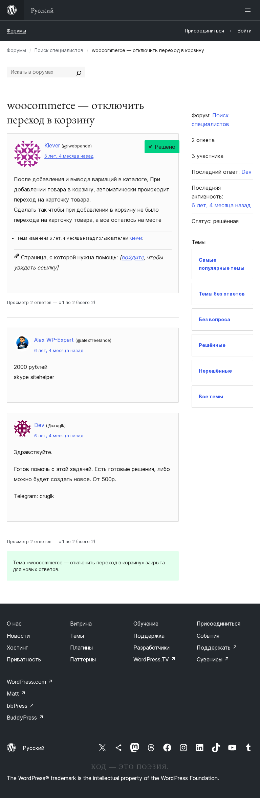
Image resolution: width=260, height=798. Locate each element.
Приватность (24, 659)
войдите (133, 257)
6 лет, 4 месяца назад (68, 156)
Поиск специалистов (59, 50)
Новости (18, 635)
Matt (16, 693)
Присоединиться (218, 623)
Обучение (145, 623)
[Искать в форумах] (78, 72)
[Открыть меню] (249, 10)
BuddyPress (25, 717)
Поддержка (149, 635)
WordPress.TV (154, 659)
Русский (33, 748)
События (208, 635)
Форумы (16, 30)
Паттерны (83, 659)
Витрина (81, 623)
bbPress (20, 705)
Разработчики (151, 647)
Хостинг (17, 647)
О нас (14, 623)
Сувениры (213, 659)
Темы (77, 635)
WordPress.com (30, 681)
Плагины (81, 647)
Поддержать (217, 647)
